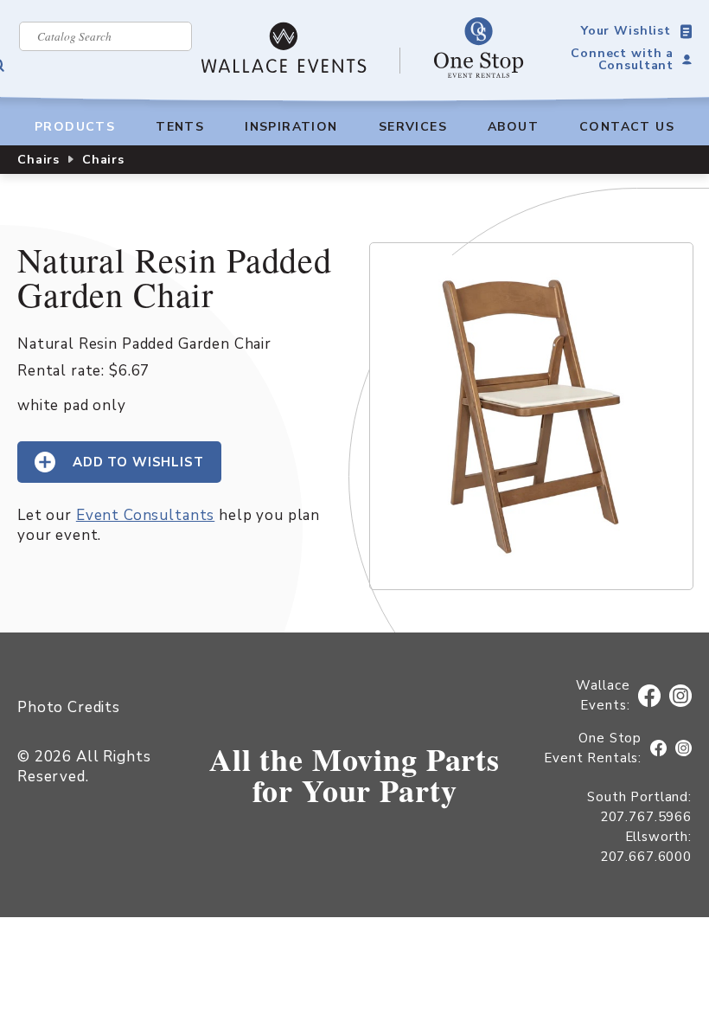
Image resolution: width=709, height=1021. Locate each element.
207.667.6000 (646, 856)
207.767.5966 (646, 816)
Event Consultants (145, 515)
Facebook (652, 696)
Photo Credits (68, 707)
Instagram (681, 696)
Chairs (38, 159)
